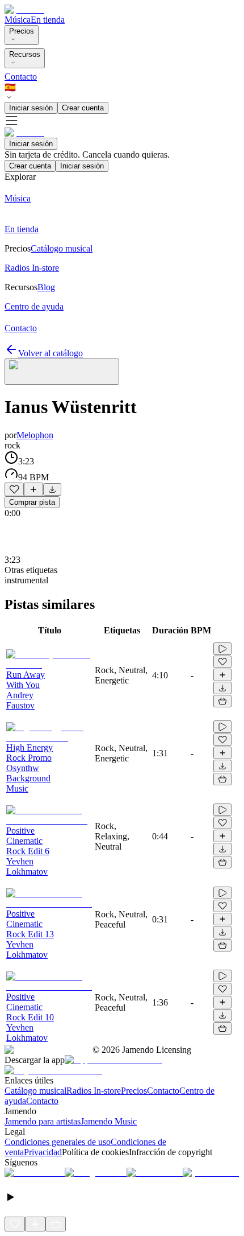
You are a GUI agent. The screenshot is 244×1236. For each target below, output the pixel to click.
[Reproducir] (222, 648)
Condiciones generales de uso (58, 1142)
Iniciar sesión (31, 108)
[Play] (62, 372)
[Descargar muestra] (52, 489)
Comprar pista (32, 502)
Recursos (24, 54)
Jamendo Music (109, 1121)
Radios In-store (93, 1090)
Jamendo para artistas (43, 1121)
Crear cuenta (83, 108)
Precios (21, 31)
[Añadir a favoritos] (14, 489)
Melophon (34, 435)
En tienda (48, 19)
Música (18, 19)
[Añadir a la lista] (33, 489)
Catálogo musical (35, 1090)
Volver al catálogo (50, 353)
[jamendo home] (24, 9)
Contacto (21, 76)
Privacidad (43, 1152)
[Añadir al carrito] (222, 701)
